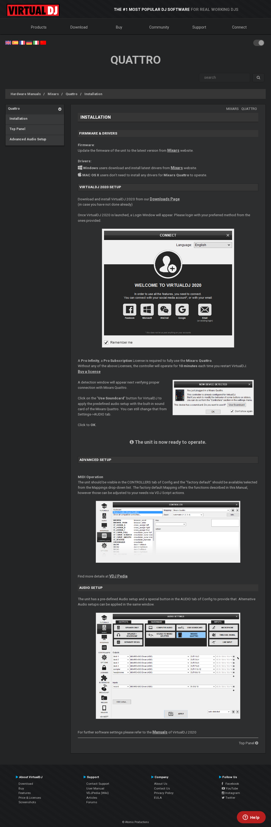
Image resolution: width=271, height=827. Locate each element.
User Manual (95, 788)
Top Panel (16, 129)
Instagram (232, 793)
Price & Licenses (30, 798)
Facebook (231, 784)
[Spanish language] (15, 42)
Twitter (230, 798)
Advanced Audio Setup (27, 139)
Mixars (53, 94)
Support (199, 27)
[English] (8, 42)
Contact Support (97, 784)
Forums (91, 802)
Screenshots (27, 802)
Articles (91, 798)
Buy (119, 27)
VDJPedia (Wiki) (97, 793)
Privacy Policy (164, 793)
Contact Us (162, 788)
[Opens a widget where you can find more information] (251, 817)
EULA (158, 798)
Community (159, 27)
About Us (160, 784)
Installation (93, 94)
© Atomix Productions (135, 822)
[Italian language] (36, 42)
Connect (239, 27)
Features (25, 793)
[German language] (29, 42)
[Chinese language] (43, 42)
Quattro (72, 94)
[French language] (22, 42)
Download (79, 27)
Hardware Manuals (26, 94)
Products (39, 27)
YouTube (231, 788)
